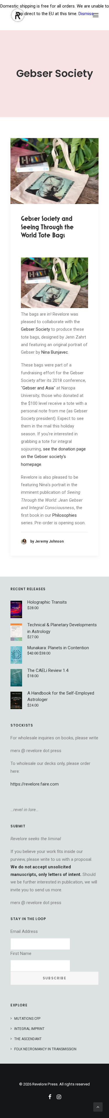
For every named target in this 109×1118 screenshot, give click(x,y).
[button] (54, 171)
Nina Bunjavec (54, 352)
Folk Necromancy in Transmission (45, 1049)
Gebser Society (35, 329)
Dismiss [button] (86, 13)
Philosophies (64, 515)
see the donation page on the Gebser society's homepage (53, 456)
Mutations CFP (27, 1019)
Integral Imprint (29, 1029)
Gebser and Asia (38, 388)
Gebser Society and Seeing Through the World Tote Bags (47, 226)
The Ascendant (28, 1039)
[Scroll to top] (98, 1106)
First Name (20, 953)
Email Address (24, 931)
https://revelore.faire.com (34, 784)
